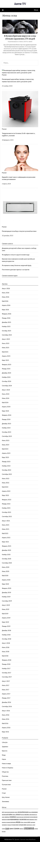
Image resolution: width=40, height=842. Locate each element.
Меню (36, 10)
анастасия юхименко (10, 812)
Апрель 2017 (6, 694)
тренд (11, 828)
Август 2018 (6, 643)
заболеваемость (33, 814)
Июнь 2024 (5, 398)
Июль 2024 (5, 394)
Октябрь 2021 (6, 512)
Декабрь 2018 (6, 630)
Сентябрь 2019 (7, 601)
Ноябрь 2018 (6, 635)
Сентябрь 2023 (7, 436)
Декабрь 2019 (6, 592)
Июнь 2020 (5, 571)
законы (7, 817)
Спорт (4, 793)
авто (3, 812)
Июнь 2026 (5, 297)
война (10, 814)
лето (36, 819)
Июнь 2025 (5, 347)
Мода (3, 755)
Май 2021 (5, 533)
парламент (4, 824)
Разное (4, 75)
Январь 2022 (6, 504)
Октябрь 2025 (6, 331)
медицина (13, 822)
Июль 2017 (5, 685)
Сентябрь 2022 (7, 474)
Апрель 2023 (6, 453)
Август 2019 (6, 605)
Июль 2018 (5, 647)
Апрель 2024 (6, 406)
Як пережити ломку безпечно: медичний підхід (16, 265)
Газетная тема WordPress (28, 839)
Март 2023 (5, 457)
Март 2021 (5, 542)
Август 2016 (6, 710)
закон (3, 817)
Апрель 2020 (6, 580)
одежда (25, 822)
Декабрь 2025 (6, 322)
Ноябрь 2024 (6, 377)
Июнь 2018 (5, 651)
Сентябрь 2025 (7, 335)
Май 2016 (5, 723)
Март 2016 (5, 732)
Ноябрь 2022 (6, 466)
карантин (4, 819)
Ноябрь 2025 (6, 326)
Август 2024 (6, 390)
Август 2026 (6, 288)
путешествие (14, 824)
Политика (5, 776)
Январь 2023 (6, 461)
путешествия (22, 824)
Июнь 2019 (5, 609)
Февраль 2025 (6, 364)
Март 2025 (5, 360)
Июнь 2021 (5, 529)
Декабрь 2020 (6, 550)
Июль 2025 (5, 343)
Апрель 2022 (6, 491)
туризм (16, 828)
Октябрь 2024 (6, 381)
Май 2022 (5, 487)
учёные (36, 828)
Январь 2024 (6, 419)
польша (9, 824)
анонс (16, 812)
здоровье (12, 817)
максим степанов (6, 822)
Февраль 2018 (6, 660)
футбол (3, 831)
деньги (18, 814)
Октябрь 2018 (6, 639)
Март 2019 (5, 622)
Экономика (5, 801)
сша (7, 828)
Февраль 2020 (6, 588)
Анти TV (20, 4)
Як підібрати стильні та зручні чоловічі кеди (15, 255)
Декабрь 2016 (6, 702)
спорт (33, 824)
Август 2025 (6, 339)
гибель (14, 814)
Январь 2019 (6, 626)
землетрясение (20, 817)
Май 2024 (5, 402)
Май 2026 (5, 301)
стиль (3, 828)
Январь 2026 (6, 318)
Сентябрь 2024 (7, 385)
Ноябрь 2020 (6, 554)
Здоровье (5, 746)
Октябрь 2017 (6, 672)
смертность (29, 824)
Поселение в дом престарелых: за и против (15, 269)
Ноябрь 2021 (6, 508)
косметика (23, 819)
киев (8, 819)
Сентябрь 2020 (7, 563)
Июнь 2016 (5, 719)
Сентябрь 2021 (7, 516)
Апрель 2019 (6, 618)
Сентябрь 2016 (7, 706)
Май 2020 (5, 575)
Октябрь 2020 (6, 559)
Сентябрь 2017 (7, 677)
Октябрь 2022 (6, 470)
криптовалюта (30, 819)
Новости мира (6, 763)
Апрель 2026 (6, 305)
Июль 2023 (5, 440)
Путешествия (6, 784)
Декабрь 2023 (6, 423)
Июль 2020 (5, 567)
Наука (4, 759)
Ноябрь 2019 (6, 596)
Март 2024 (5, 411)
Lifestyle (4, 742)
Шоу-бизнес (6, 797)
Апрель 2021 (6, 537)
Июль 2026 (5, 292)
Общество (5, 772)
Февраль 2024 (6, 415)
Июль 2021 (5, 525)
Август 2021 (6, 521)
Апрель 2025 (6, 356)
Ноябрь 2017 (6, 668)
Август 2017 (6, 681)
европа (22, 814)
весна (30, 812)
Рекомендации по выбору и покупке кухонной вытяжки (19, 231)
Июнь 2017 (5, 689)
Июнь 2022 (5, 482)
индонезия (27, 817)
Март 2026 (5, 309)
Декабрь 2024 (6, 373)
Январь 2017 (6, 698)
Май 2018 (5, 656)
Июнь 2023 (5, 445)
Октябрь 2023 (6, 432)
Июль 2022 (5, 478)
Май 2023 (5, 449)
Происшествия (6, 780)
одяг (28, 822)
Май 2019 (5, 613)
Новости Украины (7, 767)
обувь (22, 822)
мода (18, 822)
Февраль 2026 (6, 314)
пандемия (32, 822)
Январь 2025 (6, 368)
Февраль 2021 (6, 546)
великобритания (23, 812)
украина (29, 828)
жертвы (26, 814)
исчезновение (33, 817)
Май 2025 (5, 352)
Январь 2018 (6, 664)
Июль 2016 (5, 715)
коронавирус (14, 819)
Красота (4, 751)
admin (30, 41)
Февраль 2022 (6, 499)
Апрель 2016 (6, 727)
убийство (21, 828)
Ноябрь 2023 (6, 428)
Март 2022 (5, 495)
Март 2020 (5, 584)
